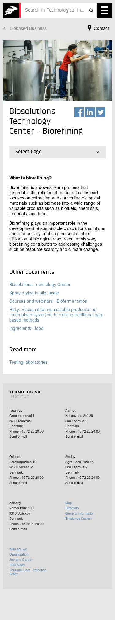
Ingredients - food (26, 328)
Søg (91, 10)
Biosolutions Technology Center (40, 284)
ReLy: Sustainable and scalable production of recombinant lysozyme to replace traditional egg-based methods (56, 314)
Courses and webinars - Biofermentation (48, 301)
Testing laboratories (28, 362)
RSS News (17, 564)
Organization (18, 554)
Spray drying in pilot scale (34, 292)
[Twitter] (100, 112)
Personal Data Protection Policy (27, 571)
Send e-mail (18, 436)
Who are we (18, 548)
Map (68, 502)
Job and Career (21, 559)
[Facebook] (79, 112)
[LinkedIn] (90, 112)
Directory (72, 507)
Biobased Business (28, 28)
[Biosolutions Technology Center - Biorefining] (12, 10)
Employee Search (78, 518)
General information (79, 513)
